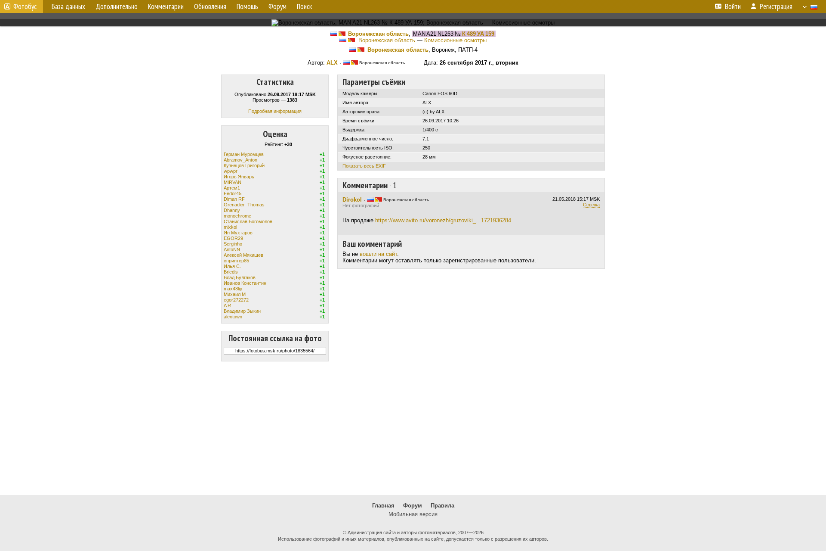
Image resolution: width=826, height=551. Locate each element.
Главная (383, 505)
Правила (442, 505)
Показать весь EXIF (364, 165)
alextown (233, 316)
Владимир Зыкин (242, 311)
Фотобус (25, 6)
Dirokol (352, 199)
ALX (332, 62)
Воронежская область (378, 34)
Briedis (231, 271)
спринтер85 (236, 260)
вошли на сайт (378, 254)
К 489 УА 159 (478, 34)
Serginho (233, 243)
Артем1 (232, 187)
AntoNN (232, 249)
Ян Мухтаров (238, 232)
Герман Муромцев (244, 154)
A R (227, 305)
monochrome (237, 215)
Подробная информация (275, 111)
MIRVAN (232, 182)
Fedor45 (232, 193)
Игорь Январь (239, 176)
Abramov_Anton (240, 159)
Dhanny (232, 210)
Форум (412, 505)
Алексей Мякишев (243, 255)
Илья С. (232, 266)
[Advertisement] (413, 428)
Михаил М (235, 294)
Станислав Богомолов (248, 221)
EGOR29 (233, 238)
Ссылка (591, 204)
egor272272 (236, 299)
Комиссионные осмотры (455, 40)
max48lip (233, 288)
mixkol (230, 227)
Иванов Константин (245, 283)
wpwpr (230, 171)
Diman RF (234, 199)
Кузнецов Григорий (244, 165)
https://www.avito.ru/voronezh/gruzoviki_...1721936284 (443, 220)
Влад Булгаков (240, 277)
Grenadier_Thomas (244, 204)
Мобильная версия (413, 514)
